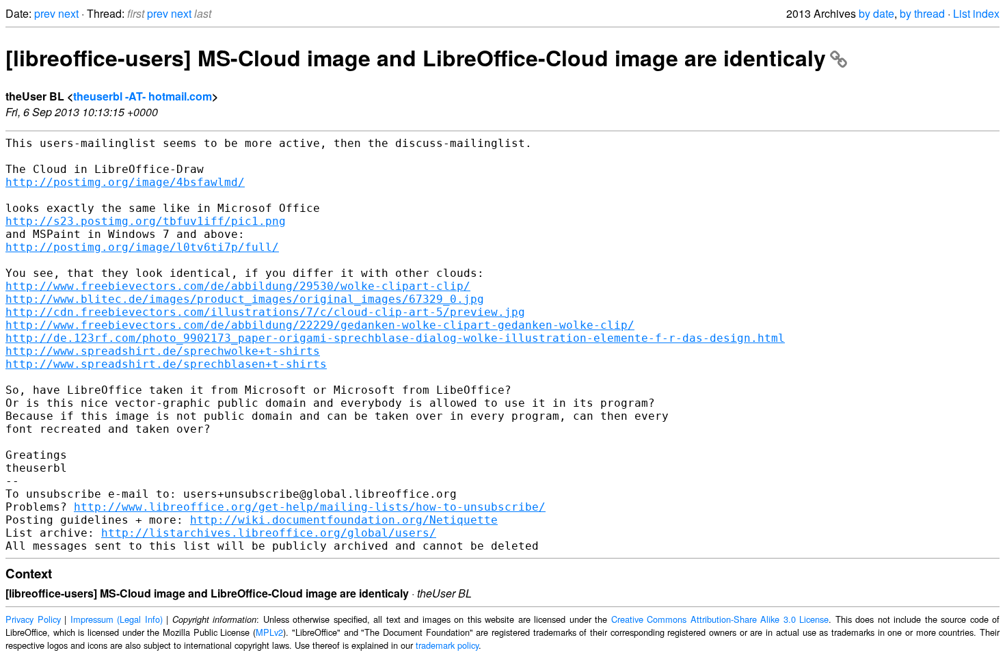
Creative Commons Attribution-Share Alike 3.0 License (720, 619)
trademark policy (447, 645)
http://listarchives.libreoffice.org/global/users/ (268, 532)
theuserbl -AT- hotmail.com (142, 96)
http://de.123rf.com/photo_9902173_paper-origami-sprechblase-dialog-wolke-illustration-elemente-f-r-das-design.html (395, 338)
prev (44, 13)
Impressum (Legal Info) (116, 619)
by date (876, 13)
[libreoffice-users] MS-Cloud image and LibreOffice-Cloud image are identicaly (415, 57)
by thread (922, 13)
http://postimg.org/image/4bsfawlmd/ (125, 182)
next (68, 13)
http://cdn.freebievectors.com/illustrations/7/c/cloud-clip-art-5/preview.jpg (265, 312)
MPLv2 (269, 632)
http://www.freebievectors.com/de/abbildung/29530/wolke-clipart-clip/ (237, 286)
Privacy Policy (33, 619)
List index (976, 13)
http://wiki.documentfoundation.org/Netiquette (344, 519)
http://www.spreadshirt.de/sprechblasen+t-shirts (166, 364)
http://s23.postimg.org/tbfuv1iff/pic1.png (145, 221)
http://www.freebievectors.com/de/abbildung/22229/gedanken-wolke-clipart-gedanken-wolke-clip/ (319, 325)
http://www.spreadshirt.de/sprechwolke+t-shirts (162, 351)
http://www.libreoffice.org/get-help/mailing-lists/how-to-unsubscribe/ (310, 506)
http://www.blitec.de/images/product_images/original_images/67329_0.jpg (244, 299)
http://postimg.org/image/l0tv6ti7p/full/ (142, 247)
